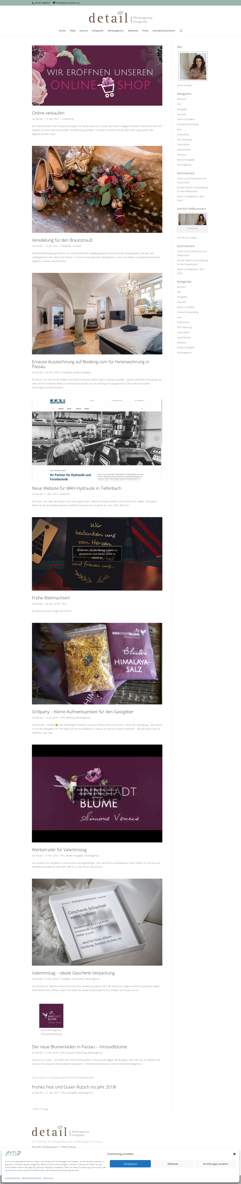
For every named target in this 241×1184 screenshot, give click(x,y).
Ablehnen (173, 1163)
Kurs (179, 129)
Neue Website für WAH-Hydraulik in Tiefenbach (76, 488)
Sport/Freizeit (184, 149)
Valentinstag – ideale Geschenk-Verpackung (73, 973)
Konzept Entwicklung (76, 1052)
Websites (133, 31)
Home (62, 31)
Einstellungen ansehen (215, 1163)
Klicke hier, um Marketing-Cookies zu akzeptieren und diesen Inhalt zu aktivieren (97, 554)
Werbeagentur (116, 31)
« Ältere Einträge (40, 1108)
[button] (234, 1154)
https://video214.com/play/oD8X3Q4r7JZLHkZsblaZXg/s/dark (63, 1077)
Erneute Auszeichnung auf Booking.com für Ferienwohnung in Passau (90, 364)
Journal (84, 31)
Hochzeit (76, 245)
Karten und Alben (186, 119)
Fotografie (97, 31)
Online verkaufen (48, 113)
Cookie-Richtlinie (12, 1177)
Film (64, 603)
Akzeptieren (130, 1163)
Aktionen (181, 99)
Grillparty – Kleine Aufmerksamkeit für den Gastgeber (83, 712)
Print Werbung (67, 717)
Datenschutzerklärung (31, 1177)
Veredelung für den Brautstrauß (62, 240)
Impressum (48, 1177)
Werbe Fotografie (82, 372)
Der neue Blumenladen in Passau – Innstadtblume (79, 1047)
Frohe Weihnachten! (51, 598)
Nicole (39, 118)
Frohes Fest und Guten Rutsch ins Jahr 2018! (74, 1087)
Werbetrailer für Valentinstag (59, 850)
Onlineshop (68, 118)
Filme (145, 31)
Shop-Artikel (78, 978)
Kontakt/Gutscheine (164, 31)
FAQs (72, 31)
